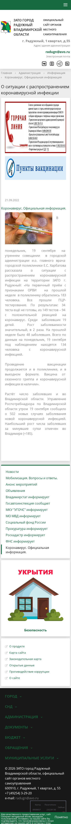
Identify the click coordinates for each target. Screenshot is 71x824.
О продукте (17, 646)
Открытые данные (22, 665)
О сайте (14, 678)
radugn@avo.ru (58, 52)
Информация (56, 73)
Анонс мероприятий (21, 484)
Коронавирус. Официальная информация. (27, 550)
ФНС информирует (20, 541)
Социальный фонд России (26, 522)
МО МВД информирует (23, 516)
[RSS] (67, 64)
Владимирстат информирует (27, 497)
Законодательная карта (25, 659)
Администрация (30, 73)
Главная (6, 73)
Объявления (15, 491)
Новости (12, 472)
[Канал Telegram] (59, 64)
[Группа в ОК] (52, 64)
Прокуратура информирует (27, 529)
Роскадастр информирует (25, 535)
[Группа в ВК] (44, 64)
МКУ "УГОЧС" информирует (27, 510)
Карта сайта (17, 652)
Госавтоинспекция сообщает (28, 503)
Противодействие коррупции (29, 671)
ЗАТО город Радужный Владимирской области (40, 27)
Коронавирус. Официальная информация (33, 77)
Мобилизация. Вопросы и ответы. (32, 478)
